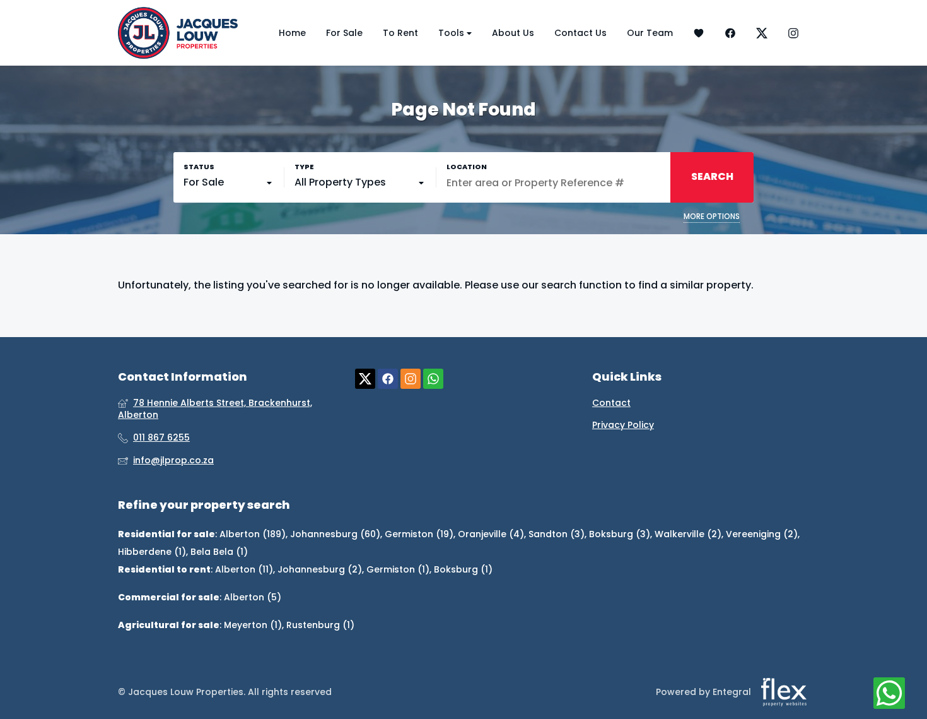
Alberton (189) (252, 534)
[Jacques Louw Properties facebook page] (388, 379)
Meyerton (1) (253, 625)
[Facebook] (730, 33)
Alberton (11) (244, 569)
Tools (452, 33)
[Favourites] (698, 33)
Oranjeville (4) (491, 534)
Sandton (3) (556, 534)
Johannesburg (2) (319, 569)
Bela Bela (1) (219, 551)
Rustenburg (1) (320, 625)
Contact (611, 403)
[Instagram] (793, 33)
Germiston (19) (419, 534)
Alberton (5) (252, 597)
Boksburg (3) (619, 534)
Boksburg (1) (463, 569)
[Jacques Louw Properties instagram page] (410, 379)
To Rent (400, 33)
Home (292, 33)
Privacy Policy (623, 425)
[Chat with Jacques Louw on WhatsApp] (889, 694)
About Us (513, 33)
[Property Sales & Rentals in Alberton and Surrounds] (178, 33)
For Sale (344, 33)
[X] (762, 33)
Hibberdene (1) (152, 551)
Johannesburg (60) (335, 534)
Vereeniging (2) (762, 534)
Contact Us (580, 33)
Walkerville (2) (688, 534)
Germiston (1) (397, 569)
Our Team (650, 33)
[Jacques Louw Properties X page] (365, 379)
